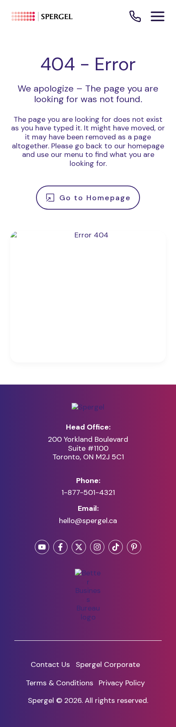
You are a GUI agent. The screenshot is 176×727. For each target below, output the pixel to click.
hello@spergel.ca (88, 521)
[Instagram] (97, 547)
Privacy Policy (122, 683)
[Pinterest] (134, 547)
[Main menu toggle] (157, 16)
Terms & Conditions (59, 683)
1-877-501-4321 (88, 492)
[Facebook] (60, 547)
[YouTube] (42, 547)
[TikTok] (115, 547)
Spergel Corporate (108, 664)
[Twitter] (79, 547)
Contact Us (50, 664)
